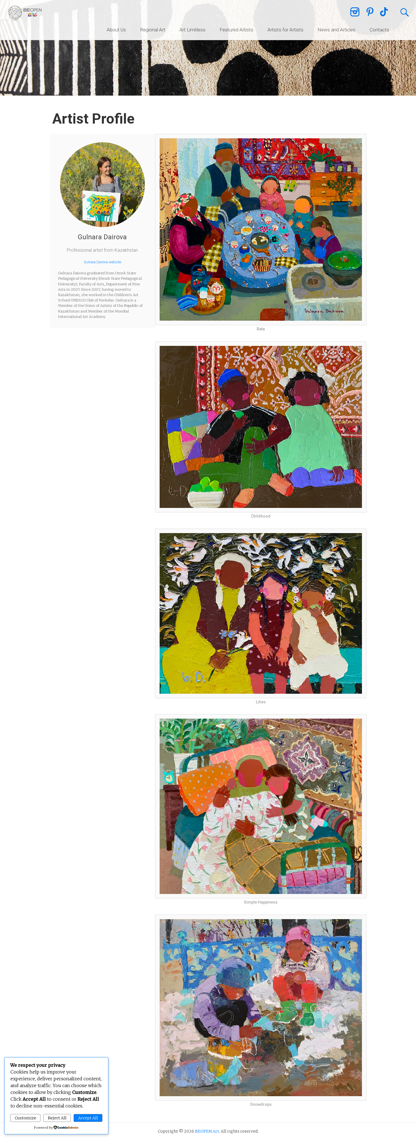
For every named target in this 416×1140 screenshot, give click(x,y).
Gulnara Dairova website (102, 262)
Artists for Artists (285, 30)
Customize (25, 1117)
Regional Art (152, 30)
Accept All (88, 1117)
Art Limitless (192, 30)
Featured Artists (236, 30)
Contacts (379, 30)
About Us (116, 30)
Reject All (57, 1117)
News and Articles (336, 30)
